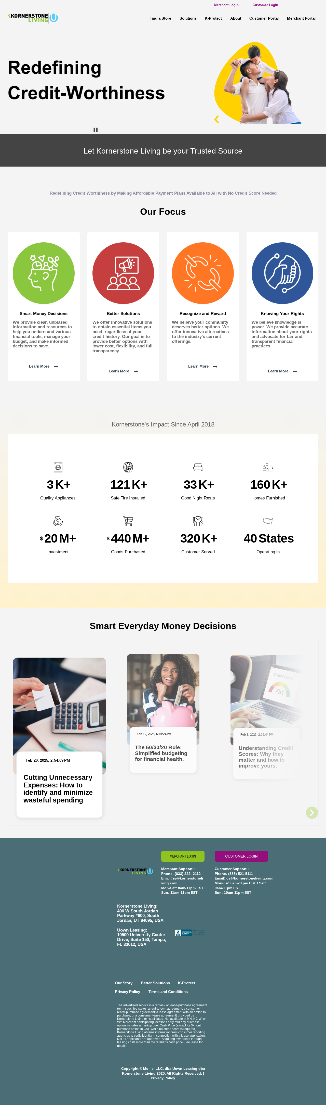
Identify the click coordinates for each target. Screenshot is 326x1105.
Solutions (188, 18)
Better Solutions (155, 983)
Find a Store (160, 18)
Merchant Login (226, 5)
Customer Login (265, 5)
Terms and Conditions (168, 991)
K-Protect (213, 18)
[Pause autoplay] (96, 130)
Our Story (123, 983)
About (235, 18)
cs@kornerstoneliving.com (249, 878)
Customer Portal (264, 18)
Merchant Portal (301, 18)
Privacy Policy (127, 991)
